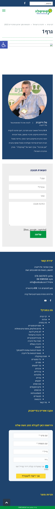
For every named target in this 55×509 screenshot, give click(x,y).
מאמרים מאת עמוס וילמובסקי (28, 350)
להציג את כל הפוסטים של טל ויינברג (29, 124)
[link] (50, 301)
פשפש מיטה (36, 393)
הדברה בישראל (34, 334)
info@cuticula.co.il (38, 282)
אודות (44, 319)
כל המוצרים (36, 359)
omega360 (22, 508)
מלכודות (37, 374)
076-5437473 (41, 276)
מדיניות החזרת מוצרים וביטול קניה (38, 294)
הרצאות (37, 399)
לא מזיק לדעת (35, 331)
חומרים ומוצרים (34, 325)
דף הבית (43, 316)
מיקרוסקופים (35, 387)
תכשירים (37, 396)
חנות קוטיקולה (41, 356)
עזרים (38, 377)
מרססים (37, 390)
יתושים (38, 347)
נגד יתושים (36, 365)
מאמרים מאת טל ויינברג (31, 353)
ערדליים (37, 371)
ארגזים (38, 368)
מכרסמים (37, 384)
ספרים (38, 362)
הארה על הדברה (34, 341)
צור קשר (43, 402)
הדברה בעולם (35, 344)
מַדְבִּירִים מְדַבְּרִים (34, 337)
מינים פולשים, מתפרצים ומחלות (28, 328)
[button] (4, 45)
